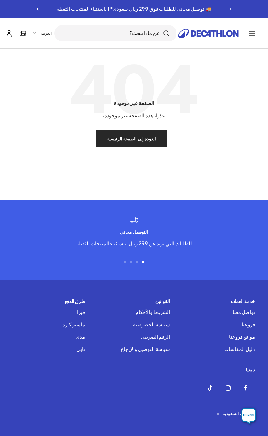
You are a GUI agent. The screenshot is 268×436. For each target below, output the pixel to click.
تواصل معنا (244, 312)
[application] (248, 416)
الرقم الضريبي (155, 337)
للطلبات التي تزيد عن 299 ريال (160, 243)
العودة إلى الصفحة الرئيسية (131, 138)
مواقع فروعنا (242, 337)
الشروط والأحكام (153, 312)
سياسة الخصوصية (151, 324)
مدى (80, 337)
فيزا (81, 312)
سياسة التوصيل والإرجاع (145, 349)
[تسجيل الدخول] (8, 32)
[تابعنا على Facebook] (246, 388)
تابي (80, 349)
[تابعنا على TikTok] (210, 388)
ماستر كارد (74, 324)
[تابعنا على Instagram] (228, 388)
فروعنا (248, 324)
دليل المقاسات (239, 349)
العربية (46, 33)
